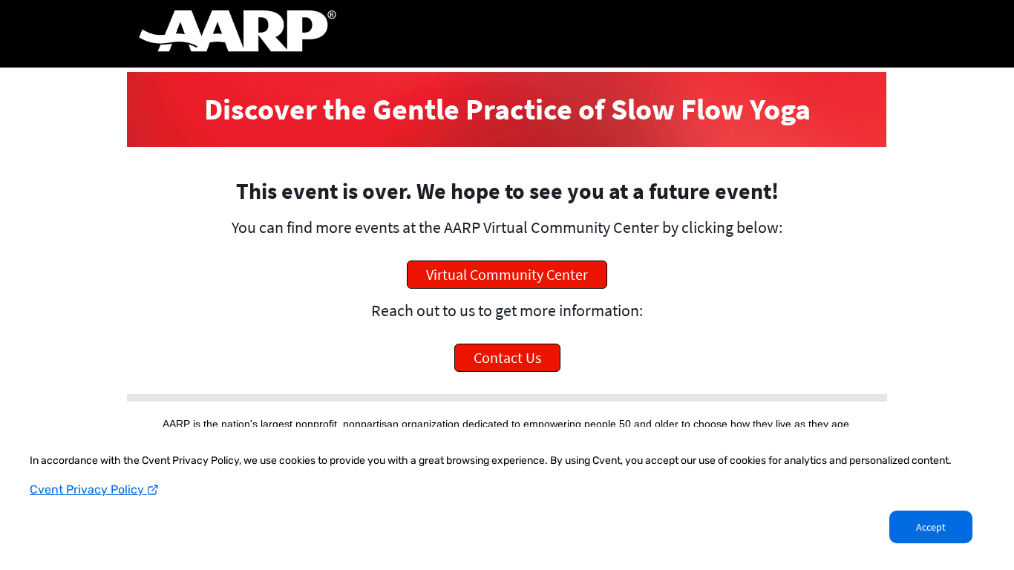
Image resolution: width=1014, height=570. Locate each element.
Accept (931, 527)
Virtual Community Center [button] (507, 274)
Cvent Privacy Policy (88, 489)
